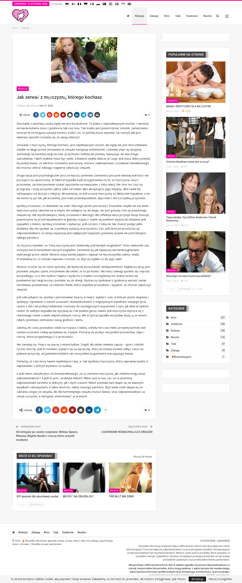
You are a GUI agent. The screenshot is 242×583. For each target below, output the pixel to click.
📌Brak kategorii (181, 356)
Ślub (178, 15)
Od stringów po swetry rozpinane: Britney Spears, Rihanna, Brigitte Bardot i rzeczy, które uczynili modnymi (47, 436)
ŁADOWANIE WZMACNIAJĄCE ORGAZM (126, 432)
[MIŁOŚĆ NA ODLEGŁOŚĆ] (84, 477)
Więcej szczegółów (220, 579)
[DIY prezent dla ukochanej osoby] (38, 477)
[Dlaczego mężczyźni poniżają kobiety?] (195, 251)
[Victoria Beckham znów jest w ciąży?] (195, 137)
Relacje (139, 15)
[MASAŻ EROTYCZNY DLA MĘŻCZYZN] (195, 82)
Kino (167, 15)
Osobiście (192, 15)
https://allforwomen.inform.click (190, 546)
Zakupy (154, 15)
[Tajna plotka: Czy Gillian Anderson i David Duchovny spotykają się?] (195, 193)
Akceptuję (197, 579)
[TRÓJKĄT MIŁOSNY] (130, 477)
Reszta (207, 15)
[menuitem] (67, 3)
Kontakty (57, 3)
